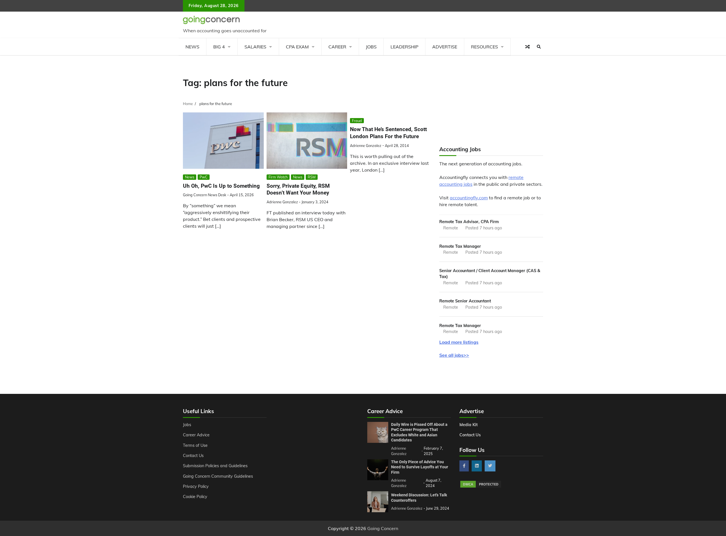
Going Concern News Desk (204, 195)
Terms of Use (195, 445)
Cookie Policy (195, 496)
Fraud (357, 120)
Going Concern (382, 528)
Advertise (444, 47)
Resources (484, 47)
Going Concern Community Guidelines (218, 476)
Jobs (371, 47)
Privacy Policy (196, 486)
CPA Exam (297, 47)
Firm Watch (278, 177)
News (192, 47)
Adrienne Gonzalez (282, 202)
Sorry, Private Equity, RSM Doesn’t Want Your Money (298, 189)
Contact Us (193, 455)
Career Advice (196, 434)
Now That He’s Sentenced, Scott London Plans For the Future (388, 133)
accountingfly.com (469, 197)
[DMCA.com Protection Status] (480, 487)
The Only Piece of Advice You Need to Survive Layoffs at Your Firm (419, 467)
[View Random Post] (527, 46)
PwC (204, 177)
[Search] (539, 46)
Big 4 (219, 47)
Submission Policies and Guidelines (215, 465)
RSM (312, 177)
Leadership (404, 47)
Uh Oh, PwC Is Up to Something (221, 186)
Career (337, 47)
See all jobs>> (454, 355)
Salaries (255, 47)
